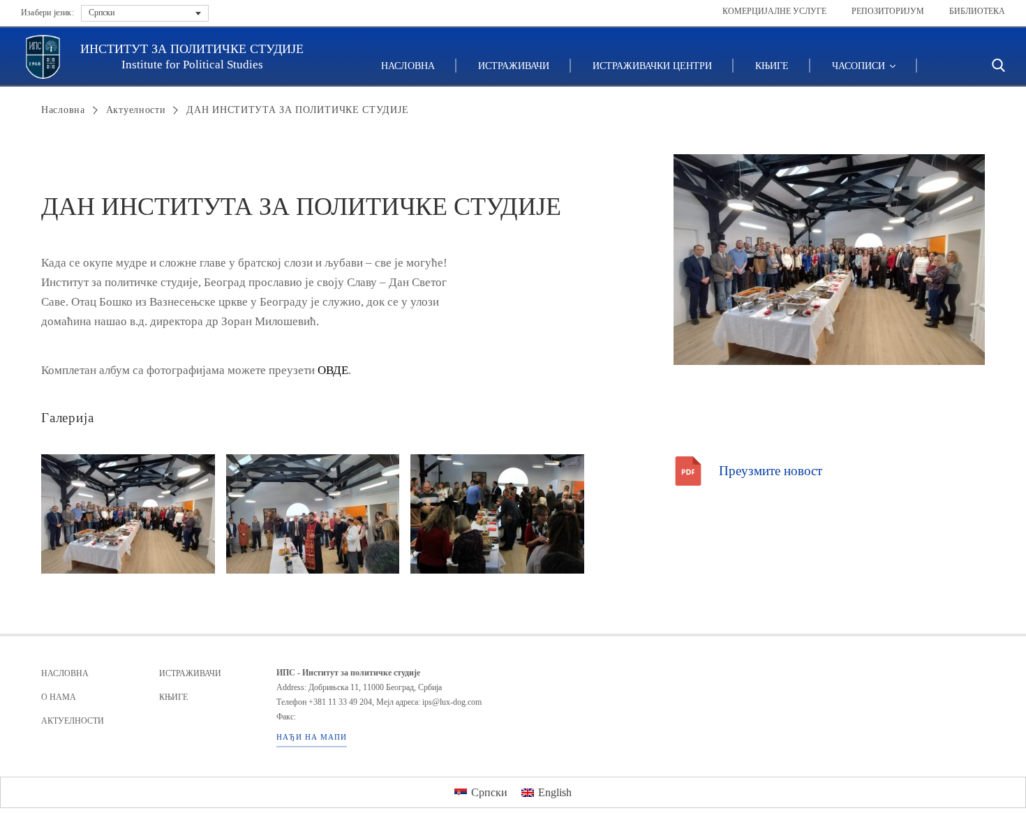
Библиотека (977, 11)
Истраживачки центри (652, 66)
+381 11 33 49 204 (340, 702)
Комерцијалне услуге (774, 11)
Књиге (772, 66)
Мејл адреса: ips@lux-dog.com (429, 702)
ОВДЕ (333, 370)
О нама (58, 697)
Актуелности (136, 110)
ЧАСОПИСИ (860, 66)
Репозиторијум (888, 11)
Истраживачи (513, 66)
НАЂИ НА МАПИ (311, 737)
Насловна (408, 66)
